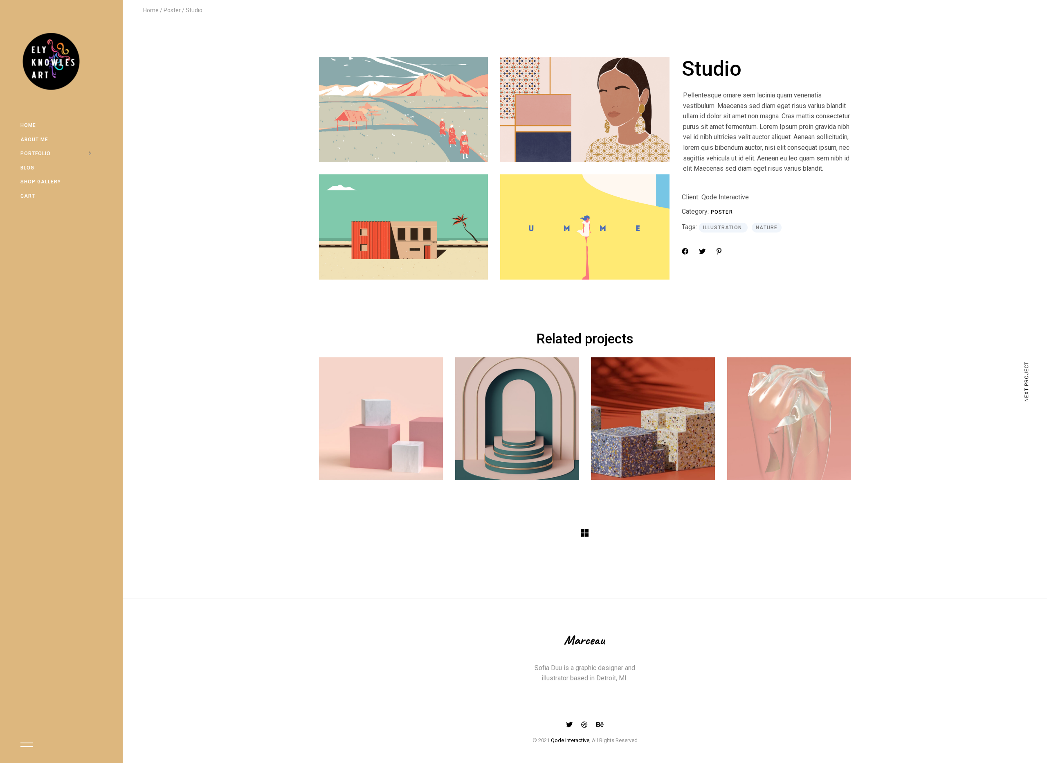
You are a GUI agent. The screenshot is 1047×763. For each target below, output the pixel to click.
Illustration (723, 227)
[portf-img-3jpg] (403, 226)
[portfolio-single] (584, 109)
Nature (766, 227)
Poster (722, 212)
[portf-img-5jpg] (584, 226)
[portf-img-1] (403, 109)
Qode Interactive (725, 197)
